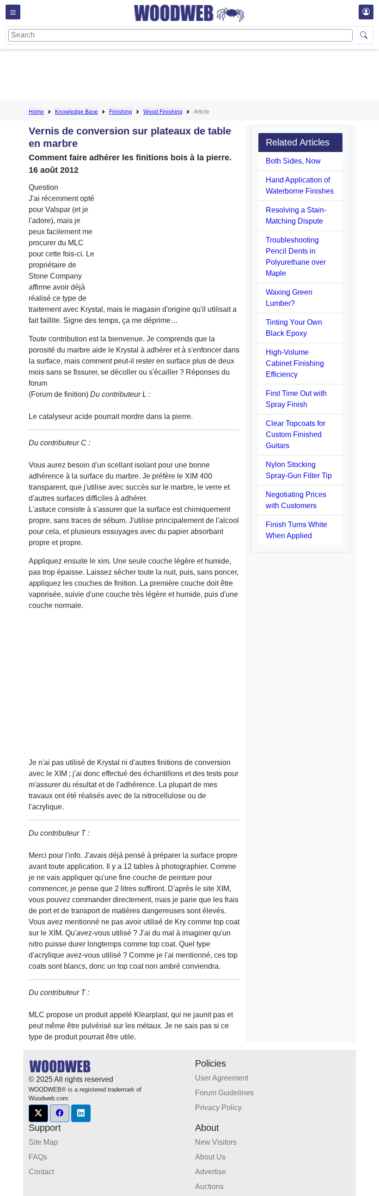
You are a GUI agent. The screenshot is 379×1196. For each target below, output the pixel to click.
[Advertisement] (197, 76)
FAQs (38, 1157)
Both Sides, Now (293, 161)
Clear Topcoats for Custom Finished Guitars (295, 434)
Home (36, 112)
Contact (41, 1172)
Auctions (209, 1186)
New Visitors (216, 1142)
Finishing (120, 112)
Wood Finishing (163, 112)
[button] (38, 1113)
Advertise (210, 1172)
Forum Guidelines (224, 1093)
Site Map (43, 1142)
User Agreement (221, 1078)
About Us (210, 1157)
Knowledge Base (76, 112)
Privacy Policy (218, 1107)
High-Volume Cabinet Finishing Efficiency (295, 363)
